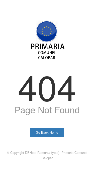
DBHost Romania (37, 152)
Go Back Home (47, 132)
